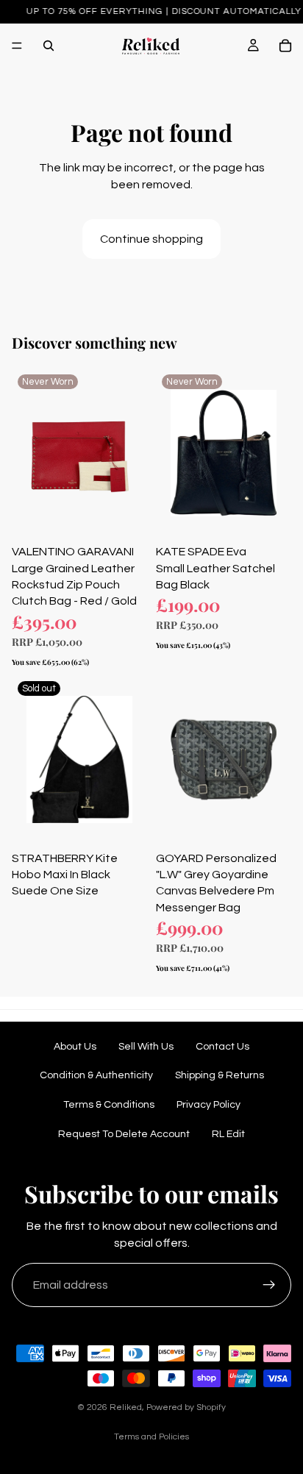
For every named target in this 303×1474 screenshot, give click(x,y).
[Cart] (285, 45)
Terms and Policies (151, 1437)
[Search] (48, 45)
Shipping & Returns (219, 1075)
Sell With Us (146, 1047)
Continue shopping (151, 239)
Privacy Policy (208, 1105)
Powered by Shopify (186, 1407)
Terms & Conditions (108, 1105)
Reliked (126, 1407)
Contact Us (222, 1047)
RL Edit (228, 1134)
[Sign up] (269, 1285)
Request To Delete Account (124, 1134)
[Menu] (17, 46)
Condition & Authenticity (96, 1075)
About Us (75, 1047)
